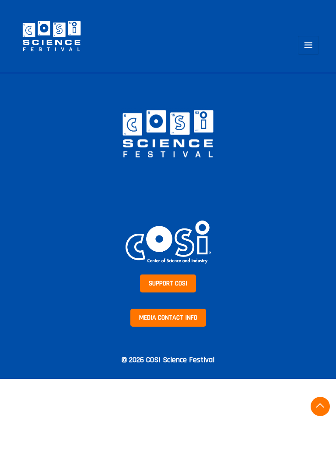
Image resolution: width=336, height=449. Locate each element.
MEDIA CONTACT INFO (168, 317)
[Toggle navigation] (308, 45)
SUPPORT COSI (168, 283)
